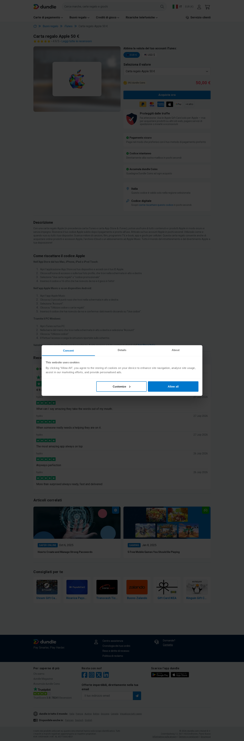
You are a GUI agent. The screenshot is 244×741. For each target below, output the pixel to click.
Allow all (173, 386)
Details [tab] (122, 350)
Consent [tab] (68, 350)
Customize (119, 386)
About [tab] (176, 350)
